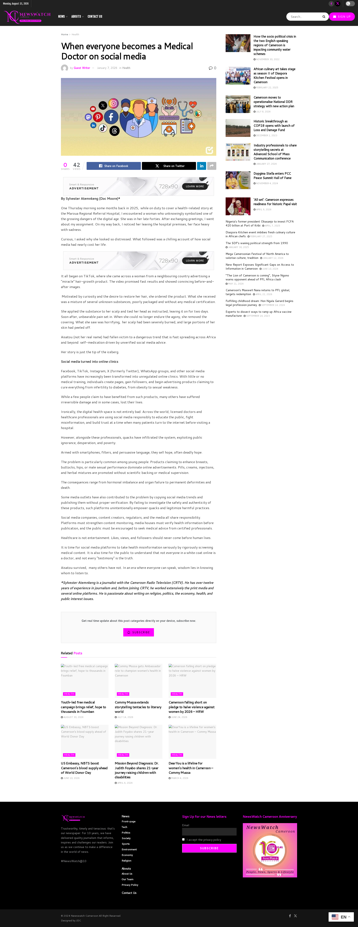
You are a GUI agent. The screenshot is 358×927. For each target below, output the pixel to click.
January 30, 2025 (238, 247)
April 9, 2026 (263, 209)
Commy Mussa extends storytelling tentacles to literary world (138, 707)
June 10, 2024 (269, 268)
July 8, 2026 (263, 111)
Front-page (128, 821)
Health (75, 34)
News (61, 16)
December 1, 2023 (266, 135)
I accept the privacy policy (203, 840)
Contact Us (95, 16)
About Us (127, 873)
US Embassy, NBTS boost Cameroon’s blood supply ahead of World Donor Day (84, 768)
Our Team (127, 879)
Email (185, 825)
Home (64, 34)
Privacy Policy (130, 885)
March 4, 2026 (179, 778)
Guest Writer (82, 68)
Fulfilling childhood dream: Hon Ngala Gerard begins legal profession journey (259, 303)
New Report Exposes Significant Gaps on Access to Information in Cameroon (260, 267)
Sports (126, 843)
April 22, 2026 (263, 294)
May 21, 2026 (235, 283)
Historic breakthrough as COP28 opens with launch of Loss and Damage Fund (274, 125)
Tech (124, 827)
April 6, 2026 (125, 783)
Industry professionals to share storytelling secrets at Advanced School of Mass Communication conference (275, 152)
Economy (127, 855)
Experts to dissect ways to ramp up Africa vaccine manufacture (258, 314)
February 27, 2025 (260, 236)
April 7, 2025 (272, 225)
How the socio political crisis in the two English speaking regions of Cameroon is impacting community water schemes (275, 45)
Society (126, 838)
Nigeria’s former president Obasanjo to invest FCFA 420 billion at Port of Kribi (260, 223)
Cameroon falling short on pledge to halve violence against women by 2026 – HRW (192, 707)
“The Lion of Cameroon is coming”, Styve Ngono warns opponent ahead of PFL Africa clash (257, 277)
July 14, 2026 (125, 717)
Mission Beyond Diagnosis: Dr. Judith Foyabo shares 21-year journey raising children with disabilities (137, 770)
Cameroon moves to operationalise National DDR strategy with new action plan (274, 101)
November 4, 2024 (266, 183)
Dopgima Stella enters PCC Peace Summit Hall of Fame (272, 175)
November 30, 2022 (267, 59)
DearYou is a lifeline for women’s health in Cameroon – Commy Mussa (191, 768)
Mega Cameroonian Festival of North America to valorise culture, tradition (257, 256)
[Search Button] (325, 16)
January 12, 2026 (272, 258)
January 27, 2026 (266, 163)
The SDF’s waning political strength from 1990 (257, 243)
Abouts (76, 16)
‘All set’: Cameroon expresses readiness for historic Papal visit (275, 201)
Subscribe (141, 632)
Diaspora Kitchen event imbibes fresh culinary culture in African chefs (260, 234)
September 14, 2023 (258, 316)
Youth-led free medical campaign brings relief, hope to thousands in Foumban (83, 707)
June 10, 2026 (71, 778)
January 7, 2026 (107, 68)
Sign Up (344, 16)
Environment (129, 849)
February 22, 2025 (266, 87)
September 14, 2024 (273, 305)
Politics (126, 832)
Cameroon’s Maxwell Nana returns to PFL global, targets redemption (258, 292)
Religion (126, 860)
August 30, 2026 (73, 717)
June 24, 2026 (179, 717)
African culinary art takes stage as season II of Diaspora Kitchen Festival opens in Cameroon (274, 75)
